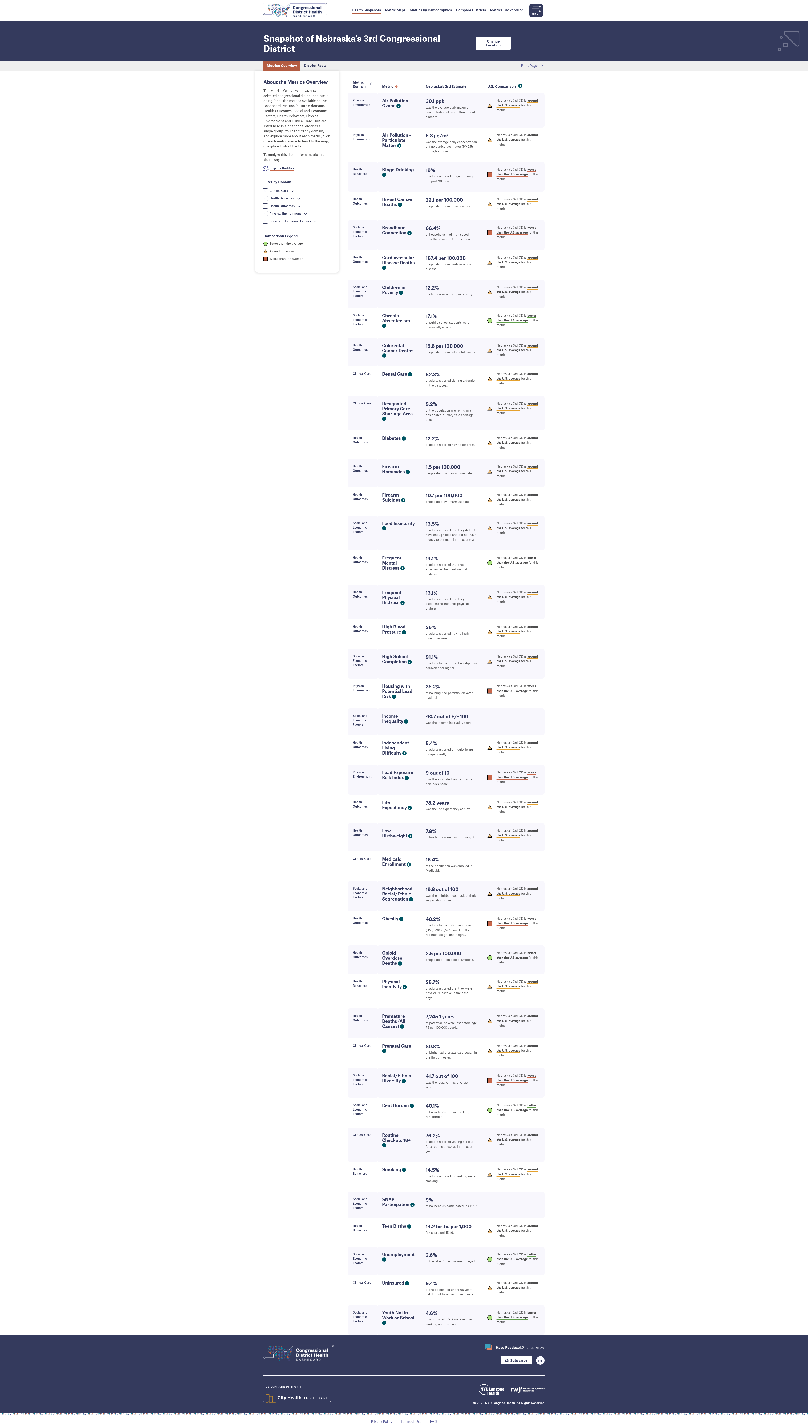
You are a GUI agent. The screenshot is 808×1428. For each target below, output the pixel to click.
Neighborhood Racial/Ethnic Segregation (397, 893)
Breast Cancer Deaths (397, 202)
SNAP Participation (395, 1202)
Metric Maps (395, 10)
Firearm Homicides (393, 469)
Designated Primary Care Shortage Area (397, 408)
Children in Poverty (393, 289)
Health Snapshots (366, 10)
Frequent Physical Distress (391, 597)
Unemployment (398, 1254)
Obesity (390, 918)
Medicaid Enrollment (394, 861)
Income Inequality (392, 718)
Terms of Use (411, 1421)
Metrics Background (507, 10)
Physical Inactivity (392, 984)
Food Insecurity (398, 523)
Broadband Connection (394, 230)
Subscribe (519, 1360)
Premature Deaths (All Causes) (393, 1021)
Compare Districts (471, 10)
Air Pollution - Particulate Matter (396, 140)
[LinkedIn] (540, 1360)
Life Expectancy (394, 805)
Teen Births (394, 1226)
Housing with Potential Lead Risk (397, 691)
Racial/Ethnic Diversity (396, 1078)
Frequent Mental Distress (391, 562)
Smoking (391, 1169)
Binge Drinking (398, 169)
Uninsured (393, 1282)
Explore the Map (282, 168)
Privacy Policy (381, 1421)
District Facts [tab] (315, 65)
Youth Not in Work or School (398, 1315)
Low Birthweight (394, 833)
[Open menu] (536, 10)
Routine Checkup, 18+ (396, 1137)
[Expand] (293, 191)
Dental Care (394, 373)
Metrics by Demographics (431, 10)
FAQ (433, 1421)
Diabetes (391, 438)
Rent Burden (395, 1105)
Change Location (493, 43)
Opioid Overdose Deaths (392, 958)
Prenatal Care (396, 1045)
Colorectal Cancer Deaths (397, 348)
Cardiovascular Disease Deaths (398, 260)
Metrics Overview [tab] (282, 65)
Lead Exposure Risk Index (397, 775)
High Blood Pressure (393, 629)
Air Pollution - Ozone (396, 103)
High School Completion (395, 659)
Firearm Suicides (391, 497)
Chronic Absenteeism (396, 318)
